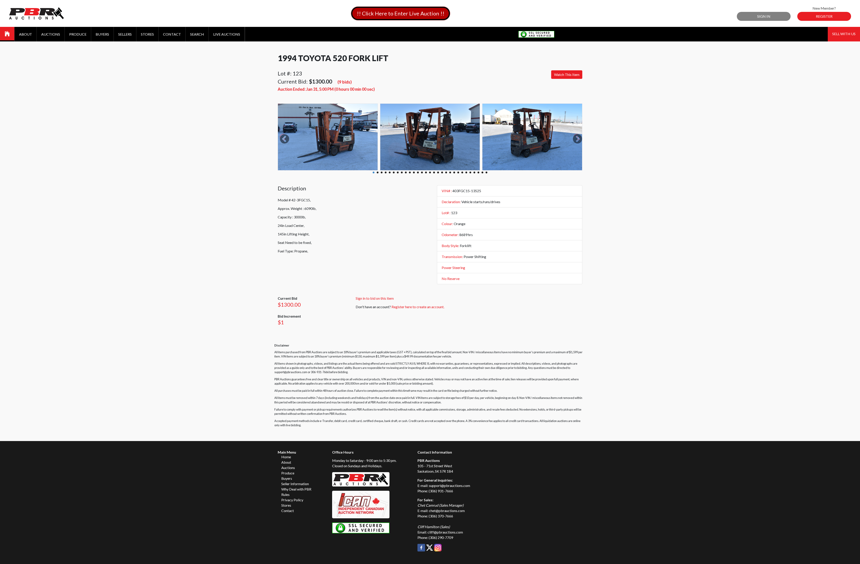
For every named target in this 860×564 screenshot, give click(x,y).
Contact (172, 34)
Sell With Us (844, 34)
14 (426, 172)
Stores (147, 34)
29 (486, 172)
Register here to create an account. (417, 307)
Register (824, 16)
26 (474, 172)
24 (466, 172)
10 (410, 172)
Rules (285, 494)
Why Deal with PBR (296, 489)
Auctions (50, 34)
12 (418, 172)
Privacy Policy (292, 500)
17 (438, 172)
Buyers (102, 34)
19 (446, 172)
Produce (77, 34)
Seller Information (295, 484)
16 (434, 172)
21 (454, 172)
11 (414, 172)
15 (430, 172)
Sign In (763, 16)
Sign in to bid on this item (375, 298)
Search (197, 34)
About (25, 34)
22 (458, 172)
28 (482, 172)
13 (422, 172)
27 (478, 172)
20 (450, 172)
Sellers (125, 34)
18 (442, 172)
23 (462, 172)
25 (470, 172)
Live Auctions (226, 34)
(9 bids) (345, 81)
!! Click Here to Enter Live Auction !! (400, 13)
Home (286, 457)
